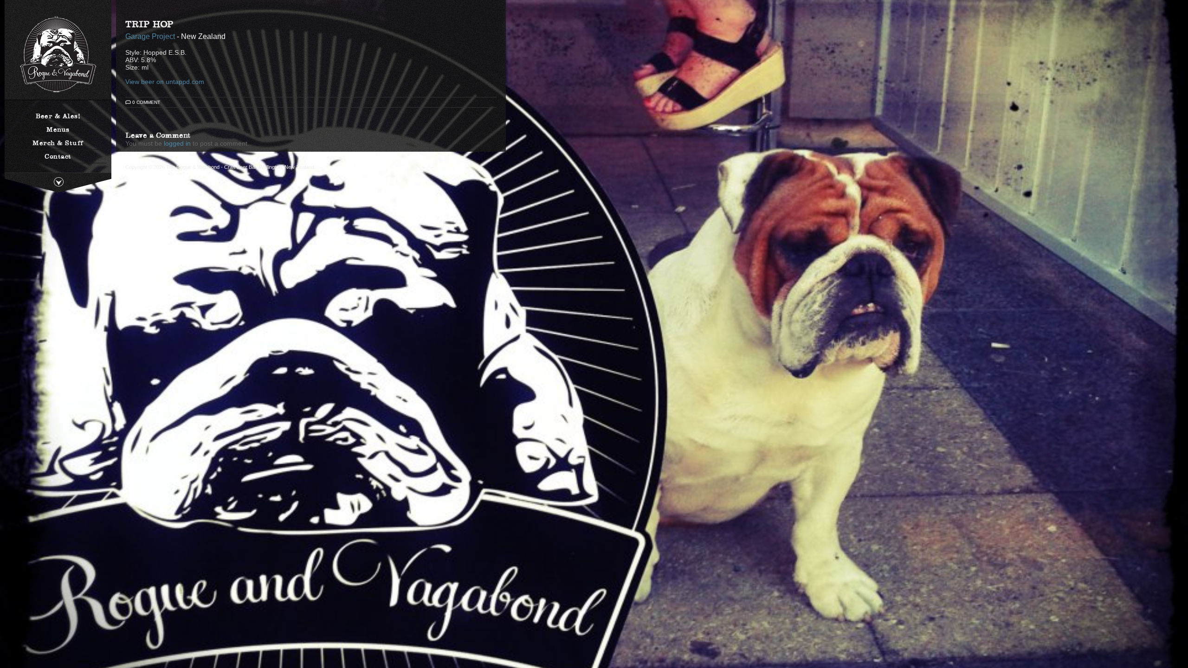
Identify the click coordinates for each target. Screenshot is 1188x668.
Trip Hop (149, 24)
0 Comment (146, 102)
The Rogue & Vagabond (58, 54)
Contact (58, 156)
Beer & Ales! (58, 116)
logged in (177, 143)
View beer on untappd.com (164, 81)
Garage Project (150, 36)
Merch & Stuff (58, 143)
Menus (58, 129)
